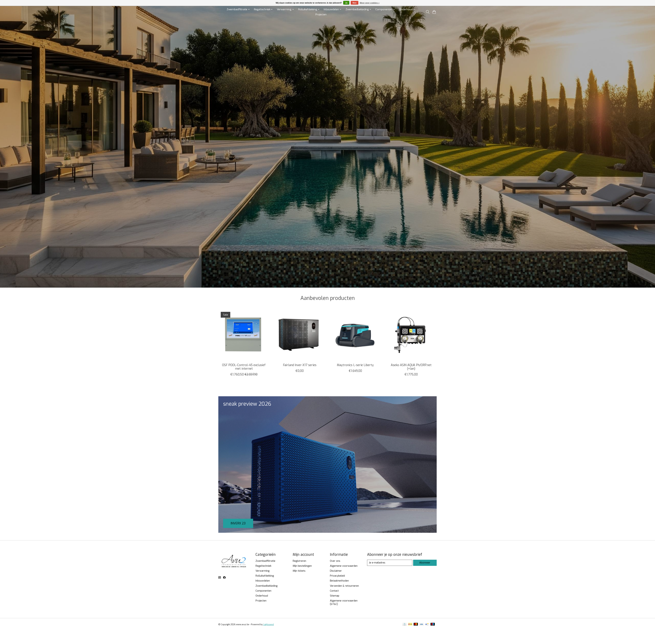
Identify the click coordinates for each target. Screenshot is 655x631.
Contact (334, 590)
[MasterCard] (416, 624)
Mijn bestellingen (302, 566)
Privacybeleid (337, 575)
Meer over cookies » (370, 3)
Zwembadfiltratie (265, 561)
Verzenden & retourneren (344, 586)
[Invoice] (404, 624)
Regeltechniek (263, 566)
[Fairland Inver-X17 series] (299, 334)
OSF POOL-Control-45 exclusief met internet (244, 367)
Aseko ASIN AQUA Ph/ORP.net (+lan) (411, 367)
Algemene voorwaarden (344, 566)
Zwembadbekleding (267, 586)
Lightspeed (268, 624)
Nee (354, 3)
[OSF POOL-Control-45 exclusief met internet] (243, 334)
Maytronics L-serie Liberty (355, 365)
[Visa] (421, 624)
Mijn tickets (299, 570)
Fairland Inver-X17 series (299, 365)
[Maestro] (433, 624)
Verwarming (263, 570)
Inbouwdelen (263, 580)
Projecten (320, 14)
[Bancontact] (427, 624)
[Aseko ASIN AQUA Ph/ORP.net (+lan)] (411, 334)
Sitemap (334, 595)
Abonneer (424, 562)
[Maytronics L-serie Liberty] (355, 334)
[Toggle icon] (427, 12)
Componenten (263, 590)
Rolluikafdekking (265, 575)
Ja (346, 3)
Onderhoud (262, 595)
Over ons (335, 561)
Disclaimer (336, 570)
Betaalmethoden (339, 580)
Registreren (299, 561)
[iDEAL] (410, 624)
